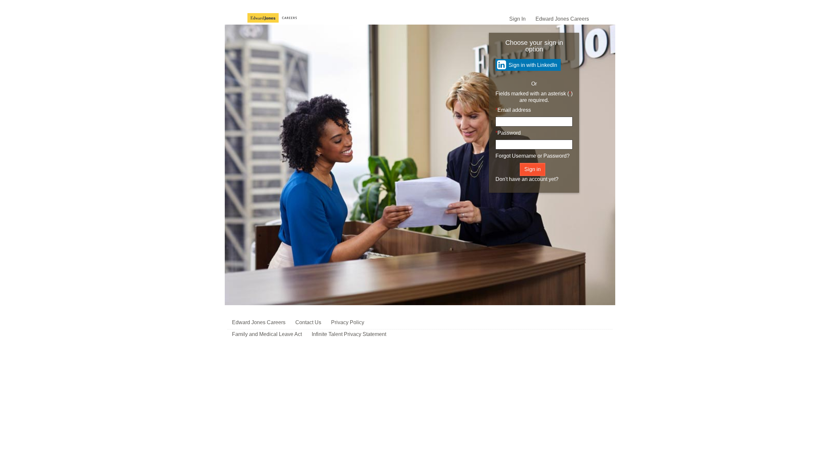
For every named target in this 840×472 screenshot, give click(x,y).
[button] (567, 144)
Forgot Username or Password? (532, 156)
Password (509, 133)
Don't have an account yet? (526, 179)
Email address (514, 110)
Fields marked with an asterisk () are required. (534, 97)
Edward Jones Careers (562, 19)
